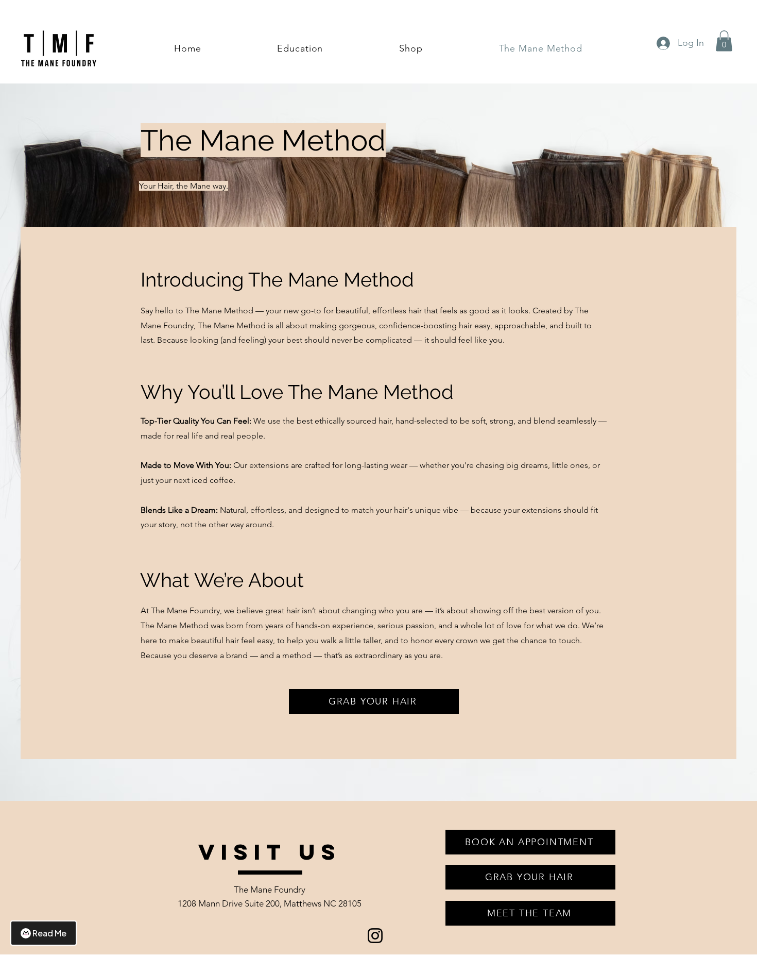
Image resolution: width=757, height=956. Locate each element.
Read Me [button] (49, 933)
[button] (724, 41)
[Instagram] (375, 936)
